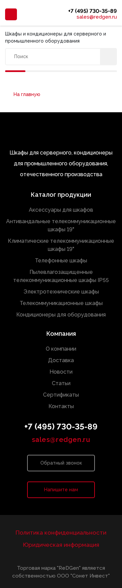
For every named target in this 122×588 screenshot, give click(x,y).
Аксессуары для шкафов (61, 210)
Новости (61, 372)
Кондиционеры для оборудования (61, 314)
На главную (27, 94)
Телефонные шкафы (61, 260)
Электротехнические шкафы (61, 291)
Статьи (61, 383)
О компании (61, 349)
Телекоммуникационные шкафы (61, 303)
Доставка (61, 360)
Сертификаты (61, 395)
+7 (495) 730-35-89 (92, 11)
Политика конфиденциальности (61, 532)
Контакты (61, 406)
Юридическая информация (61, 544)
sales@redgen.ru (97, 17)
